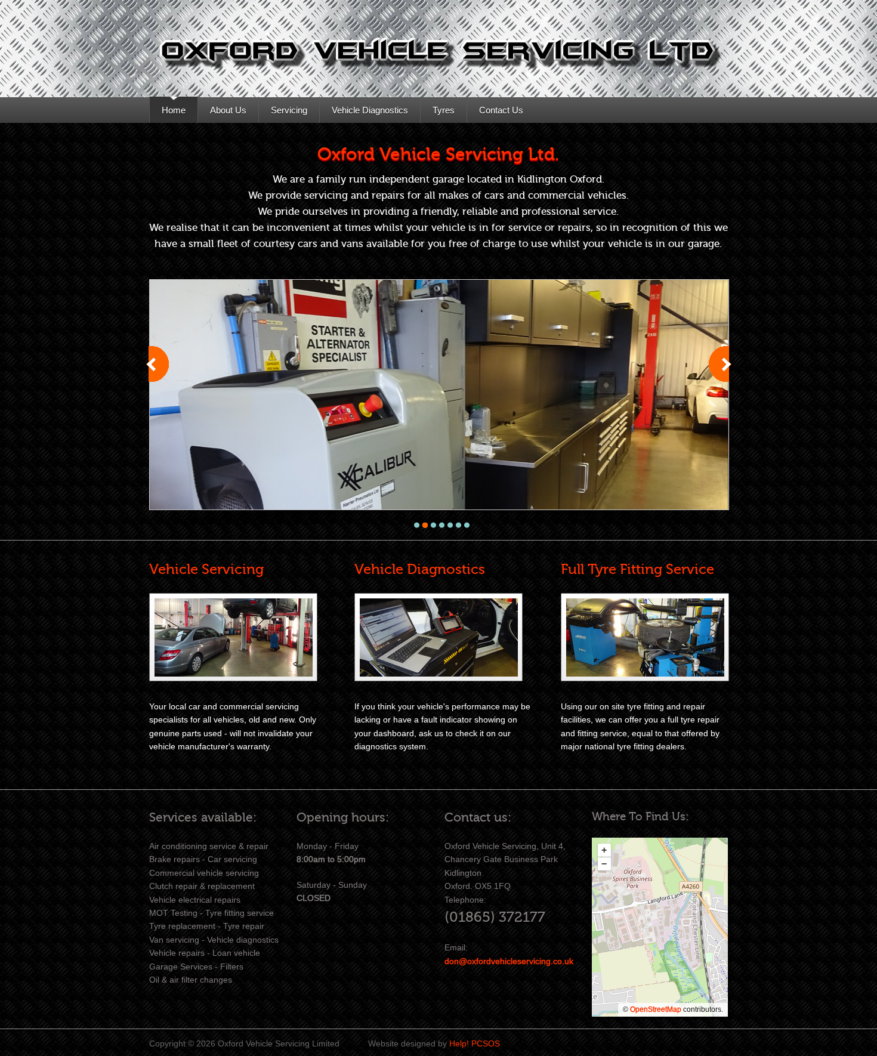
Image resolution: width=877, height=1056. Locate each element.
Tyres (444, 110)
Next (721, 375)
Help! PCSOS (474, 1043)
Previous (158, 375)
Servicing (289, 110)
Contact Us (501, 110)
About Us (228, 110)
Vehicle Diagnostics (370, 110)
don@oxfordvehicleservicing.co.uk (508, 961)
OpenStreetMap (655, 1009)
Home (174, 110)
